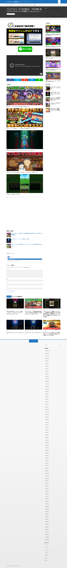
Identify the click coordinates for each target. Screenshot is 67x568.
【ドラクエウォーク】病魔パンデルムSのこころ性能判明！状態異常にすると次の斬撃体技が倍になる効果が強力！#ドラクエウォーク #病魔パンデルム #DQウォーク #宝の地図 (51, 314)
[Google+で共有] (24, 80)
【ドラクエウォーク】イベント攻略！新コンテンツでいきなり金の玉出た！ (55, 87)
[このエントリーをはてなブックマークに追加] (32, 80)
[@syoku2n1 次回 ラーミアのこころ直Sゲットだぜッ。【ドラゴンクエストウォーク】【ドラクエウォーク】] (48, 94)
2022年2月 (47, 468)
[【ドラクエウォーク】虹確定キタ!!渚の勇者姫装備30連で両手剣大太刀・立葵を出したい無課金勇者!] (9, 235)
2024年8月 (47, 391)
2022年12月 (47, 442)
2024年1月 (47, 409)
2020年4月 (47, 524)
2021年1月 (47, 501)
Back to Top (33, 341)
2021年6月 (47, 488)
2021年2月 (47, 498)
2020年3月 (47, 526)
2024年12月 (47, 381)
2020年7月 (47, 516)
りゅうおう (19, 4)
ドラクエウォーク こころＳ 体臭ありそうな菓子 (20, 238)
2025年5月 (47, 368)
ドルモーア (30, 4)
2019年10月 (47, 539)
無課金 (35, 4)
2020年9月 (47, 511)
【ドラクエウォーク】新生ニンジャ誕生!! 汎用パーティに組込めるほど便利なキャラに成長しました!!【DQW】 (51, 334)
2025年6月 (47, 366)
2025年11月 (47, 353)
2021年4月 (47, 493)
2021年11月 (47, 475)
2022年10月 (47, 447)
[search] (59, 345)
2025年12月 (47, 350)
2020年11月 (47, 506)
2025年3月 (47, 373)
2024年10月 (47, 386)
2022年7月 (47, 455)
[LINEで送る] (39, 80)
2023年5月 (47, 429)
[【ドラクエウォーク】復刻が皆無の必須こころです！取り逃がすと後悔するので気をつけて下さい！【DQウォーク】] (48, 99)
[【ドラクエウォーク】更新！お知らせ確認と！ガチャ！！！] (48, 104)
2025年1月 (47, 378)
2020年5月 (47, 521)
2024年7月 (47, 394)
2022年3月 (47, 465)
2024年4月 (47, 401)
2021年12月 (47, 473)
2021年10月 (47, 478)
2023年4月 (47, 432)
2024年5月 (47, 399)
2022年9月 (47, 450)
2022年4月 (47, 463)
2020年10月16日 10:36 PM (11, 259)
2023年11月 (47, 414)
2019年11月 (47, 537)
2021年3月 (47, 496)
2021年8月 (47, 483)
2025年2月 (47, 376)
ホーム (8, 4)
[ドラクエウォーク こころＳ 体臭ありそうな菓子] (9, 240)
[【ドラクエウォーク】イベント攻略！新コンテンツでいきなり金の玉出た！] (48, 88)
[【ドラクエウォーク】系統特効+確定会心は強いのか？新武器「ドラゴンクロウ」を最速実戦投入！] (48, 110)
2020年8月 (47, 514)
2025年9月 (47, 358)
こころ (15, 4)
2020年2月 (47, 529)
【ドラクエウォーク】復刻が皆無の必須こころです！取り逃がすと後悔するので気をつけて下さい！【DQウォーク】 (33, 313)
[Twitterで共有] (17, 80)
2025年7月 (47, 363)
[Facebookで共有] (10, 80)
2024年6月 (47, 396)
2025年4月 (47, 371)
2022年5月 (47, 460)
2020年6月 (47, 519)
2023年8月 (47, 422)
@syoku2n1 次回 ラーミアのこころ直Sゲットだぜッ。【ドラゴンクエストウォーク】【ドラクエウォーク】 (15, 313)
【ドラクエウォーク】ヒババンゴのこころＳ (15, 333)
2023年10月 (47, 417)
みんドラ (46, 547)
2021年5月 (47, 491)
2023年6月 (47, 427)
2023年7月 (47, 424)
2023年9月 (47, 419)
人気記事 (11, 4)
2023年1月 (47, 440)
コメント (8, 269)
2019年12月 (47, 534)
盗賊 (23, 4)
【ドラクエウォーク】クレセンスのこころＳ (33, 333)
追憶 (26, 4)
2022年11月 (47, 445)
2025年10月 (47, 355)
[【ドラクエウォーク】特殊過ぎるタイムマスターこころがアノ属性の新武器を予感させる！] (9, 246)
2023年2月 (47, 437)
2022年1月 (47, 470)
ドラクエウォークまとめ (16, 565)
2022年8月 (47, 452)
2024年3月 (47, 404)
